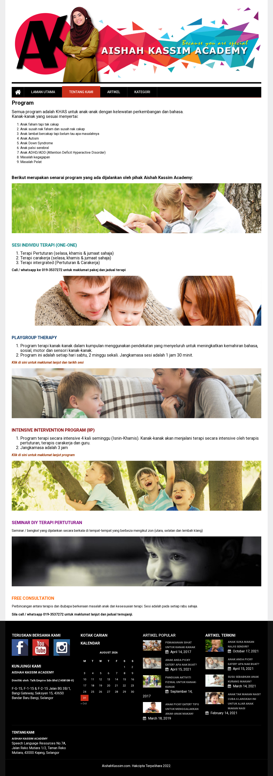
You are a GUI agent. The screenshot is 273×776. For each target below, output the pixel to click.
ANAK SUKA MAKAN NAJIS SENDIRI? (241, 644)
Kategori (142, 92)
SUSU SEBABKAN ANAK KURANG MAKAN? (243, 679)
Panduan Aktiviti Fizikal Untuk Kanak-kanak (181, 682)
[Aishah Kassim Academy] (18, 92)
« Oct (84, 703)
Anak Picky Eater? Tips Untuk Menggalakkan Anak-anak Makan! (182, 709)
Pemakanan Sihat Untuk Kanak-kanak (180, 645)
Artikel (113, 92)
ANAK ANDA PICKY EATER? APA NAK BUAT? (181, 662)
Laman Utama (43, 92)
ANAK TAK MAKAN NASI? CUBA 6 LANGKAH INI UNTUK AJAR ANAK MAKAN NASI (244, 701)
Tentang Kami (81, 92)
